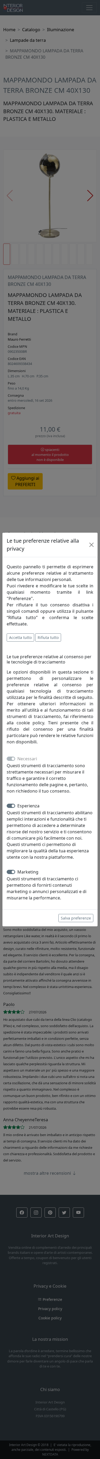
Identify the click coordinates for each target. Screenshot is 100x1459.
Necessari (27, 759)
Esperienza (28, 806)
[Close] (91, 545)
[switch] (11, 806)
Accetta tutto (20, 637)
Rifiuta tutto (48, 637)
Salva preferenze (76, 918)
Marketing (27, 872)
